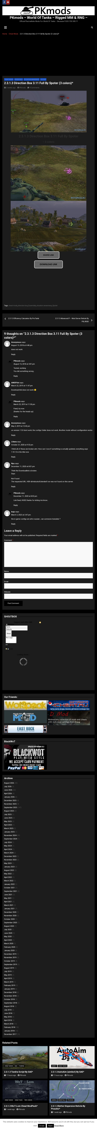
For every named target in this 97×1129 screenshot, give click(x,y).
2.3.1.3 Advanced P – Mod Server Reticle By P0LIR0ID (72, 320)
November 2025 (10, 804)
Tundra (21, 1066)
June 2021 (8, 895)
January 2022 (9, 884)
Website (7, 592)
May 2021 (8, 898)
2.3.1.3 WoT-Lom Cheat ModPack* (21, 1106)
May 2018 (8, 1017)
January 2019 (9, 989)
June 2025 (8, 818)
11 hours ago (11, 1075)
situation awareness (44, 306)
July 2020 (7, 929)
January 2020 (9, 950)
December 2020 (10, 912)
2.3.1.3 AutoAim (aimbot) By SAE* (67, 1072)
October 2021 (9, 888)
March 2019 (8, 982)
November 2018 (10, 996)
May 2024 (8, 846)
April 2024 (8, 849)
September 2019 (10, 964)
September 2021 (10, 891)
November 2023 (10, 860)
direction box (23, 306)
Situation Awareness (31, 79)
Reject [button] (50, 1126)
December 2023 (10, 856)
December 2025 (10, 800)
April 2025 (8, 825)
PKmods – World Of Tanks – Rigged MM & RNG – (48, 17)
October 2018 (9, 999)
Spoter (43, 79)
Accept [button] (41, 1126)
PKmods (22, 88)
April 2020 (8, 940)
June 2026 (8, 790)
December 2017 (10, 1034)
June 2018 (8, 1013)
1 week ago (10, 1109)
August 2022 (9, 870)
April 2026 (8, 793)
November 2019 (10, 957)
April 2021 (8, 902)
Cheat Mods (9, 79)
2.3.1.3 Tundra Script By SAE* (18, 1072)
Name (6, 571)
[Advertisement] (48, 58)
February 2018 (9, 1027)
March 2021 (8, 905)
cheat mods (13, 306)
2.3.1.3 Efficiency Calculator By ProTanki (23, 318)
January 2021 (9, 909)
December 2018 (10, 992)
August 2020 (9, 926)
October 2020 (9, 919)
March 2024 (8, 853)
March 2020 (8, 943)
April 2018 (8, 1020)
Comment (8, 540)
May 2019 (8, 975)
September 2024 (10, 839)
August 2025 (9, 811)
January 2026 (9, 797)
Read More (59, 1126)
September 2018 (10, 1003)
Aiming (54, 1100)
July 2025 (7, 814)
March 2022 (8, 881)
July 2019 (7, 971)
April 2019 (8, 978)
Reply (13, 354)
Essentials (18, 79)
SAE (16, 1066)
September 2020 (10, 923)
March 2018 (8, 1024)
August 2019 (9, 968)
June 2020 (8, 933)
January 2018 (9, 1031)
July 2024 (7, 842)
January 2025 (9, 832)
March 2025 (8, 828)
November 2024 (10, 835)
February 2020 (9, 947)
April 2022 (8, 877)
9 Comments (34, 88)
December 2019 (10, 954)
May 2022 (8, 874)
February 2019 (9, 985)
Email (6, 582)
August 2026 (9, 783)
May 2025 (8, 821)
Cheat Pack (18, 1100)
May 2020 (8, 936)
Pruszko (70, 1100)
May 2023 (8, 863)
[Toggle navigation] (5, 27)
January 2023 (9, 867)
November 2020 (10, 916)
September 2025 (10, 807)
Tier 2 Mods (28, 1100)
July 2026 (7, 786)
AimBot (54, 1066)
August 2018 (9, 1006)
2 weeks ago (11, 88)
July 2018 (7, 1010)
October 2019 (9, 961)
